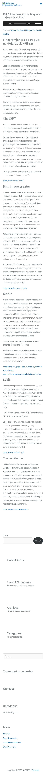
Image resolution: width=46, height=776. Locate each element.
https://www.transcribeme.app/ (16, 509)
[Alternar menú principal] (41, 4)
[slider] (38, 23)
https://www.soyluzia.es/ (13, 452)
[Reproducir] (6, 23)
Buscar (6, 535)
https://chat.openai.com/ (13, 181)
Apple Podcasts (18, 30)
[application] (23, 23)
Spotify (6, 34)
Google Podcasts (33, 30)
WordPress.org (9, 747)
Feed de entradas (10, 738)
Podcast (35, 770)
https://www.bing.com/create (15, 288)
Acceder (6, 734)
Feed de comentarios (12, 742)
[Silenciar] (33, 23)
